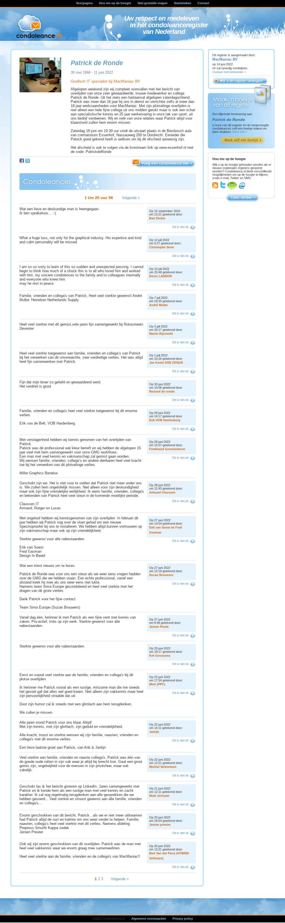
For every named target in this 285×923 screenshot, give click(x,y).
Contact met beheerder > (229, 72)
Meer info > (239, 131)
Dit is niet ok (180, 227)
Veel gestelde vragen (152, 3)
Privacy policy (183, 918)
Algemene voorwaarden (148, 918)
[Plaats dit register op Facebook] (21, 160)
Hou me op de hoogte (115, 3)
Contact (203, 3)
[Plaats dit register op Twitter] (27, 160)
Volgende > (131, 198)
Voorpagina (84, 3)
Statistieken (182, 3)
